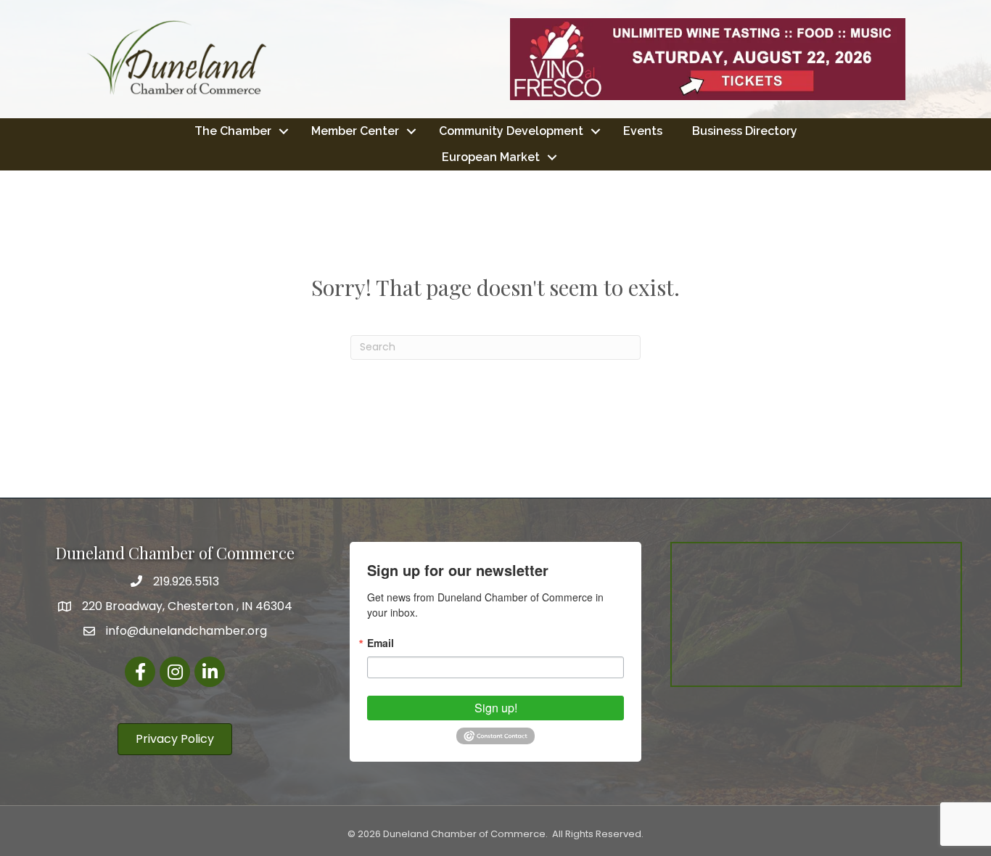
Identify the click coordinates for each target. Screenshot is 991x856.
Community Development (511, 131)
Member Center (355, 131)
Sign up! (495, 707)
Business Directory (744, 131)
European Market (491, 157)
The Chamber (232, 131)
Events (642, 131)
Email (380, 643)
